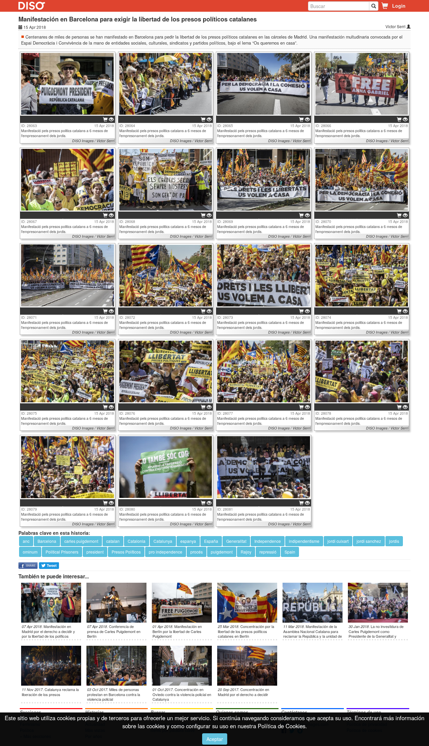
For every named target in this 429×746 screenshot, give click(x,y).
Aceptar (214, 739)
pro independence (165, 552)
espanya (188, 541)
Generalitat (236, 541)
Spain (290, 552)
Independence (267, 541)
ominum (30, 552)
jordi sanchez (369, 541)
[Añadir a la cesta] (105, 119)
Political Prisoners (62, 552)
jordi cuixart (338, 541)
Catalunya (163, 541)
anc (26, 541)
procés (196, 552)
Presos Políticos (126, 552)
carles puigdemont (81, 541)
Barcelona (47, 541)
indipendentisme (304, 541)
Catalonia (136, 541)
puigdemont (222, 552)
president (95, 552)
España (211, 541)
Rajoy (246, 552)
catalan (113, 541)
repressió (268, 552)
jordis (394, 541)
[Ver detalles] (111, 119)
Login (399, 5)
